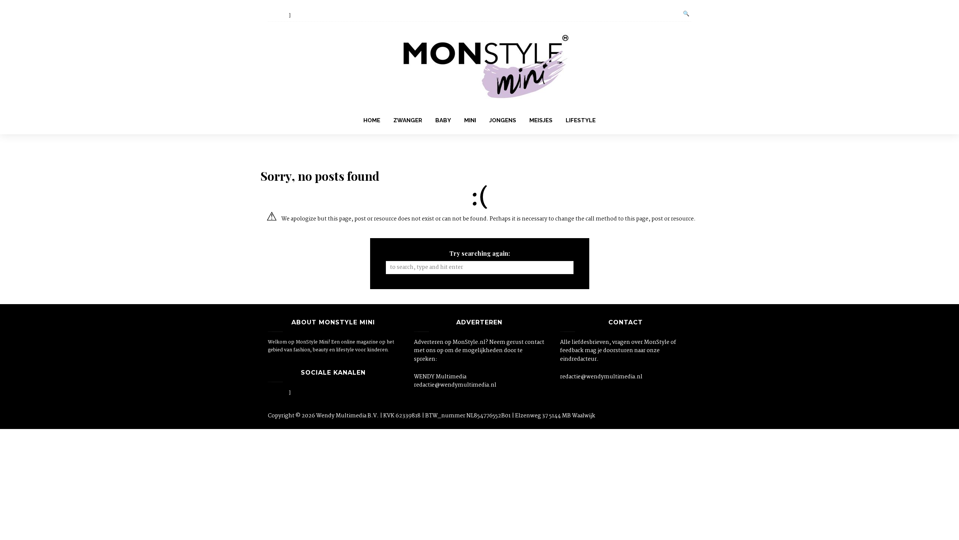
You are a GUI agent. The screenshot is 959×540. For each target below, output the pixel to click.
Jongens (502, 120)
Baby (443, 120)
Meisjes (541, 120)
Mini (470, 120)
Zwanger (407, 120)
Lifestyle (581, 120)
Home (371, 120)
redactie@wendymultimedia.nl (455, 385)
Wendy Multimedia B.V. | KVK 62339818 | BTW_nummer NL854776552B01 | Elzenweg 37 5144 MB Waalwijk (455, 415)
